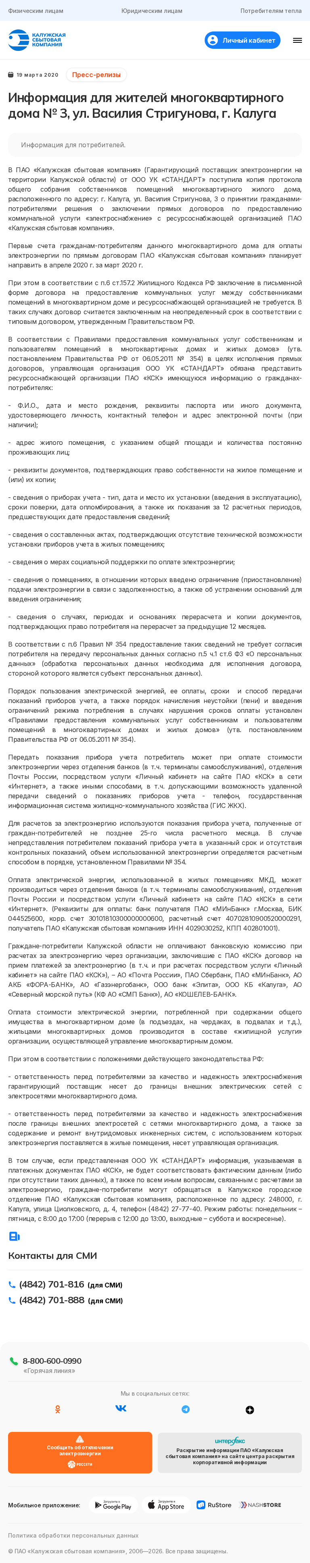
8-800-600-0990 (52, 1361)
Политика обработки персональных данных (73, 1535)
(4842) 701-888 (51, 1300)
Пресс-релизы (96, 75)
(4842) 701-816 (51, 1284)
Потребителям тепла (271, 10)
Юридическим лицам (151, 10)
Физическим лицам (35, 10)
